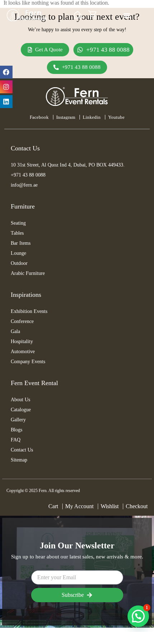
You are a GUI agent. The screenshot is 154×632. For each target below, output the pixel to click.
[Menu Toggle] (126, 15)
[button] (138, 616)
